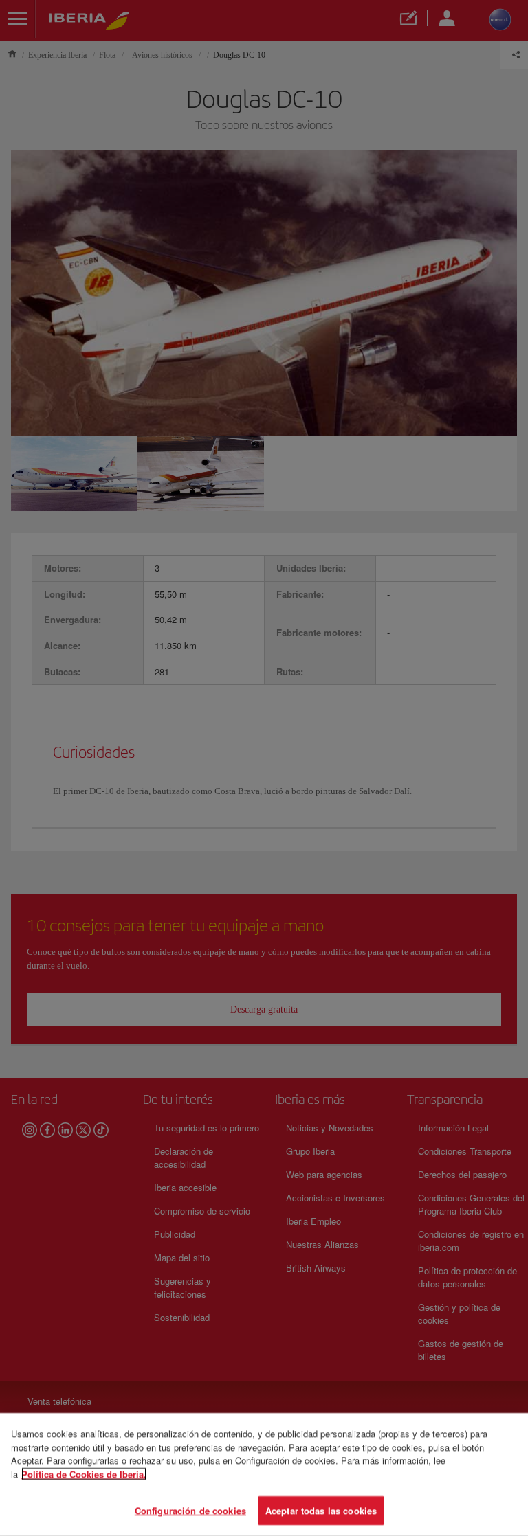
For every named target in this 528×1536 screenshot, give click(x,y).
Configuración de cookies (190, 1510)
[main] (264, 1474)
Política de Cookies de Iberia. (83, 1473)
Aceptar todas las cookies (321, 1510)
